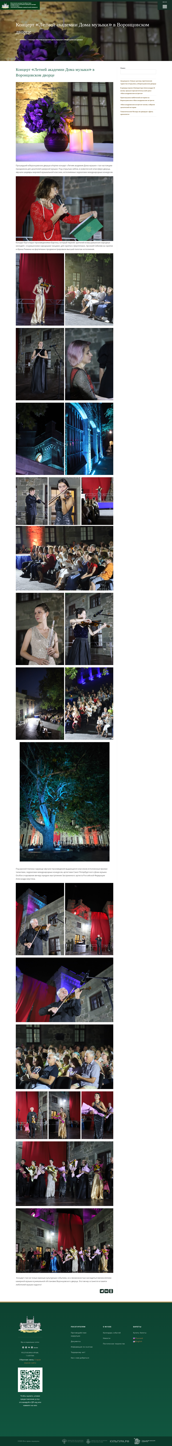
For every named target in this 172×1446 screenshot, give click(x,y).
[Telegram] (102, 1291)
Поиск (122, 68)
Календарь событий (112, 1333)
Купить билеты (139, 1333)
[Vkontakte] (106, 1291)
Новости (106, 1338)
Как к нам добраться (80, 1358)
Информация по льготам (82, 1347)
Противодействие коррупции (78, 1334)
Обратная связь (26, 1360)
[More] (115, 1291)
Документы (76, 1341)
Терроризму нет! (78, 1352)
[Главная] (16, 40)
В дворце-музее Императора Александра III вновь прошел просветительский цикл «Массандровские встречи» (137, 90)
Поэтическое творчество (114, 1344)
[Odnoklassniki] (111, 1291)
